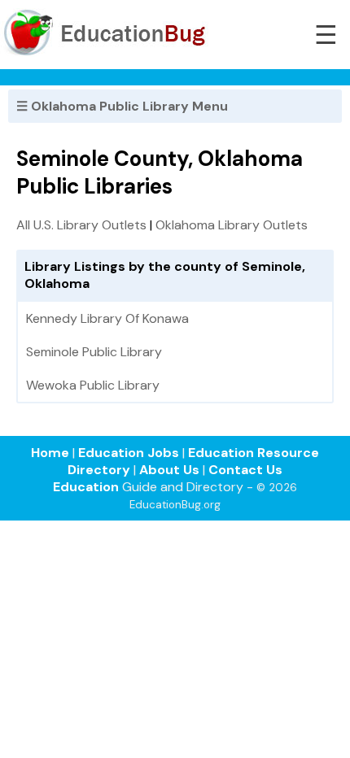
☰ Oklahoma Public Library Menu (122, 106)
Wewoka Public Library (93, 385)
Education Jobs (128, 452)
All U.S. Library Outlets (81, 224)
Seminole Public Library (94, 351)
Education (86, 486)
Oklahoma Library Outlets (231, 224)
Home (50, 452)
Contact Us (245, 469)
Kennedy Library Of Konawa (107, 318)
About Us (169, 469)
